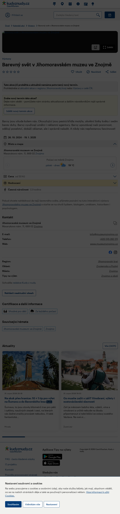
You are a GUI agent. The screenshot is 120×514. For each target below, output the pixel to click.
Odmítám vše (32, 504)
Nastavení (51, 504)
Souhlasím (13, 504)
